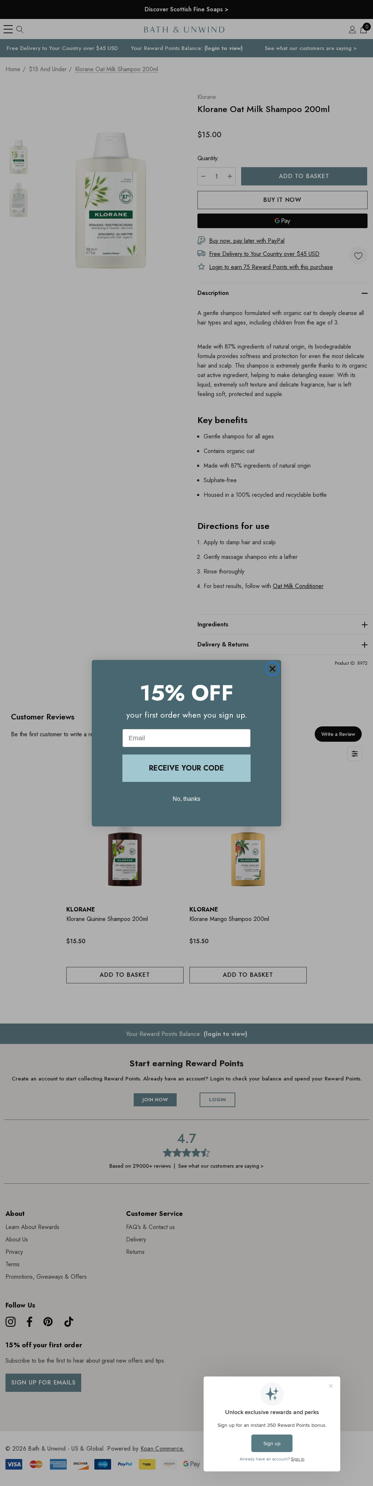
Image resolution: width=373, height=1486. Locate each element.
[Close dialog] (272, 669)
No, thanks (186, 799)
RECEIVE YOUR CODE (186, 768)
